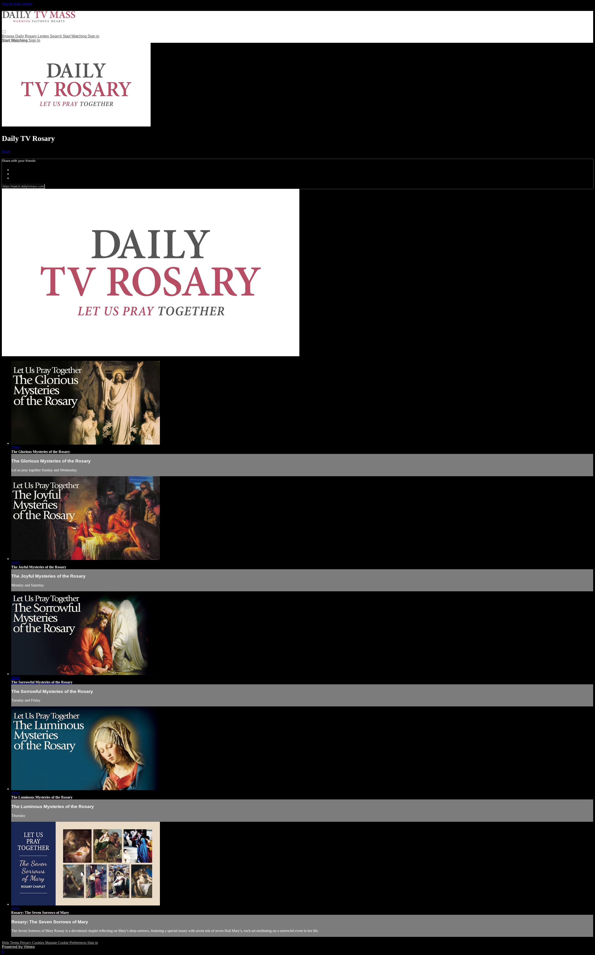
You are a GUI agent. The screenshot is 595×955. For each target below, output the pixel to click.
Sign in (93, 36)
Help (6, 943)
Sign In (34, 40)
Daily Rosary (26, 36)
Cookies (38, 943)
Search (56, 36)
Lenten (44, 36)
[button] (4, 31)
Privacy (26, 943)
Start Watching (75, 36)
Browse (8, 36)
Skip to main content (17, 4)
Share (6, 152)
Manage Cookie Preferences (66, 943)
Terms (15, 943)
